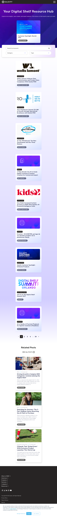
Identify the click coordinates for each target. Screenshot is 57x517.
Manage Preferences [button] (21, 513)
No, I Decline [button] (36, 513)
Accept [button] (29, 513)
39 (36, 337)
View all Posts (27, 352)
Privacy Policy (4, 498)
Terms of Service (4, 500)
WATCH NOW (22, 40)
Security (3, 502)
